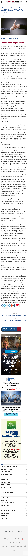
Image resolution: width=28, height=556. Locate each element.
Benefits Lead (4, 479)
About (8, 529)
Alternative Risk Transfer (8, 474)
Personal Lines (5, 505)
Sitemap (14, 550)
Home (5, 529)
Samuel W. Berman (20, 547)
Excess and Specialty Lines (8, 490)
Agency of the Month (6, 469)
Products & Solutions (6, 531)
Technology (4, 515)
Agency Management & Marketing (9, 466)
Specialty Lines (5, 513)
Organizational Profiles (7, 502)
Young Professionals (6, 520)
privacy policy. (24, 539)
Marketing (4, 500)
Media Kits (14, 531)
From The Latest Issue (7, 492)
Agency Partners (5, 471)
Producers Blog (5, 508)
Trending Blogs (5, 518)
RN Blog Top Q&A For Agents (8, 510)
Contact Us (20, 531)
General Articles (5, 495)
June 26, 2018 (3, 15)
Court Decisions (5, 484)
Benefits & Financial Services (8, 477)
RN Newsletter (20, 529)
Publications (13, 529)
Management (4, 497)
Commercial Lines (5, 482)
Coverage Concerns (6, 487)
